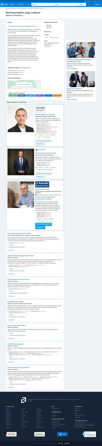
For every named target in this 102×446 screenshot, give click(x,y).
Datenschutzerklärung (80, 415)
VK (48, 95)
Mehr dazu (83, 427)
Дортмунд (8, 413)
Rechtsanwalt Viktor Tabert (16, 325)
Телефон (40, 135)
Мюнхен (8, 410)
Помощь (54, 428)
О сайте (54, 414)
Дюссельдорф (24, 412)
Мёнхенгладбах (25, 422)
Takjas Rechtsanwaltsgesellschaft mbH (20, 256)
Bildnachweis (78, 410)
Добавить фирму (56, 422)
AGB (76, 412)
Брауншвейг (9, 424)
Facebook (21, 95)
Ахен (38, 424)
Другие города (40, 427)
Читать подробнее (72, 68)
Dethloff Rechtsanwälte (15, 302)
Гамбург (38, 408)
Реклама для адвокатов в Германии (79, 59)
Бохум (22, 417)
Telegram (30, 95)
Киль (22, 424)
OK (57, 95)
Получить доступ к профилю (58, 424)
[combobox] (42, 4)
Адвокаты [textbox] (34, 4)
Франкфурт (39, 410)
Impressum (77, 417)
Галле (7, 426)
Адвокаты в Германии (74, 89)
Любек (22, 427)
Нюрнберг (39, 415)
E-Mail (47, 135)
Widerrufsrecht (78, 413)
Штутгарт (8, 412)
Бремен (38, 413)
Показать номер (54, 37)
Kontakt (76, 408)
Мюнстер (39, 419)
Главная (8, 8)
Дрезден (8, 415)
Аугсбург (39, 420)
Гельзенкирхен (40, 422)
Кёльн (22, 410)
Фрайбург (39, 426)
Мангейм (23, 420)
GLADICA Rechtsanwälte (15, 344)
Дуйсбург (8, 417)
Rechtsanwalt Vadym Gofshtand (18, 367)
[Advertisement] (80, 29)
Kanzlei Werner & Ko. (42, 189)
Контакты (54, 415)
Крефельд (8, 427)
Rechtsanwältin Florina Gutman (18, 279)
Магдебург (23, 426)
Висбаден (8, 422)
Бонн (22, 419)
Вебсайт (53, 135)
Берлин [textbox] (57, 4)
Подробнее (34, 26)
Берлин (23, 408)
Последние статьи (56, 408)
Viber (39, 95)
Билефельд (8, 419)
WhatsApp (12, 95)
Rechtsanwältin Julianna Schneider (19, 233)
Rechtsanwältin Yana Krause (45, 114)
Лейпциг (39, 412)
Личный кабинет (56, 421)
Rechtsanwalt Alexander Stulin (45, 153)
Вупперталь (39, 417)
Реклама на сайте (56, 426)
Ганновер (23, 415)
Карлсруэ (8, 420)
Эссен (22, 413)
